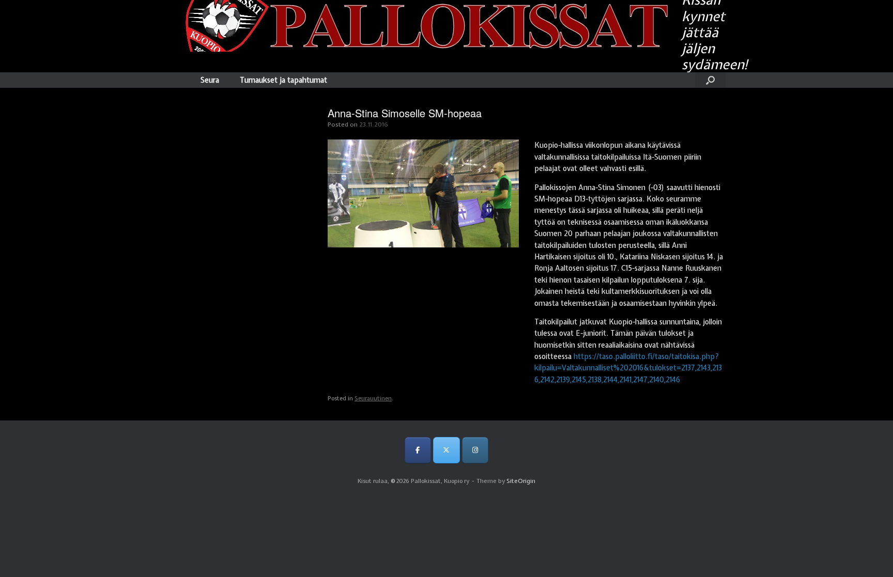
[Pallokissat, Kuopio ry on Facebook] (418, 450)
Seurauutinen (373, 398)
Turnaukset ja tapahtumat (283, 80)
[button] (710, 80)
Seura (210, 80)
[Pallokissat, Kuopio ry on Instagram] (475, 450)
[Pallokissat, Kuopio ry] (418, 26)
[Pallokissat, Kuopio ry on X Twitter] (446, 450)
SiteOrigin (520, 481)
